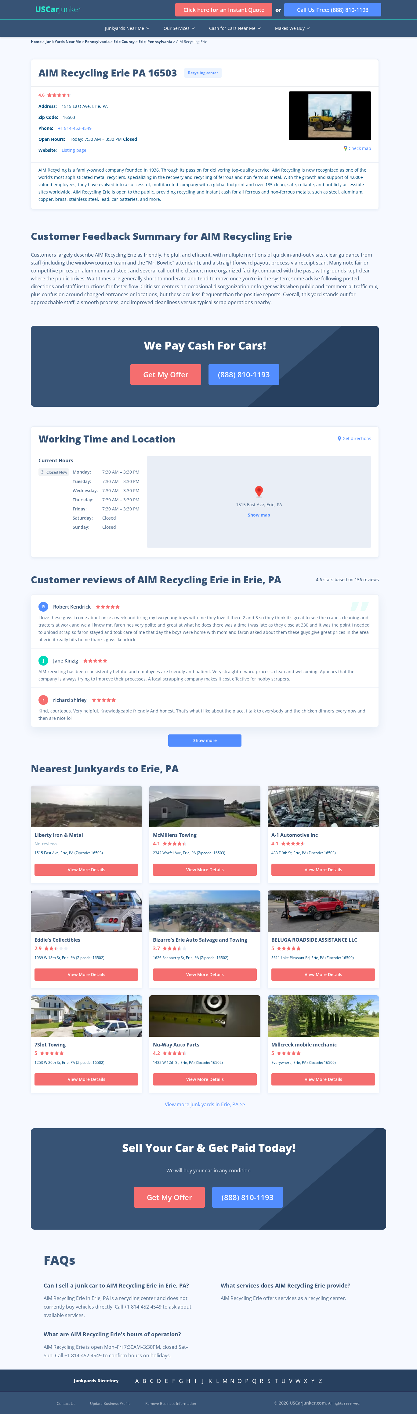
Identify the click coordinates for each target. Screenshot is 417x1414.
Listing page (74, 150)
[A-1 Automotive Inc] (323, 806)
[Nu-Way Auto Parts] (204, 1016)
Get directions (357, 438)
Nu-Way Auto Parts (176, 1044)
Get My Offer (165, 374)
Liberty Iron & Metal (58, 835)
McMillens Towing (175, 835)
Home (36, 41)
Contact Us (66, 1403)
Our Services (177, 28)
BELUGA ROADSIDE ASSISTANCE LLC (314, 939)
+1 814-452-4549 (75, 128)
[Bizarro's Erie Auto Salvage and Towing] (204, 911)
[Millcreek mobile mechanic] (323, 1016)
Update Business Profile (110, 1403)
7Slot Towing (50, 1044)
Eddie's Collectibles (57, 939)
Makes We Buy (290, 28)
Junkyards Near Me (124, 28)
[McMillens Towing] (204, 806)
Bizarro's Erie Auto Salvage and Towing (200, 939)
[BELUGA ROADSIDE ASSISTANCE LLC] (323, 911)
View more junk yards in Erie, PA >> (205, 1104)
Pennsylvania (97, 41)
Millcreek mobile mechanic (304, 1044)
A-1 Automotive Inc (294, 835)
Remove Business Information (170, 1403)
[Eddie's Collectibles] (86, 911)
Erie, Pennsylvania (155, 41)
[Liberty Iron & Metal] (86, 806)
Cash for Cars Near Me (232, 28)
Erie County (124, 41)
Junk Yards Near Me (63, 41)
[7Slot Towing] (86, 1016)
